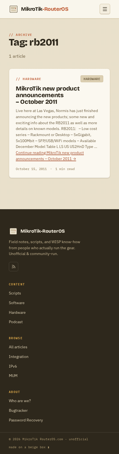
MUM (13, 375)
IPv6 (13, 366)
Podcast (16, 321)
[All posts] (13, 266)
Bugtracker (18, 410)
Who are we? (20, 400)
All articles (18, 346)
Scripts (15, 293)
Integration (19, 356)
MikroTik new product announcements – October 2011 (47, 95)
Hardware (17, 312)
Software (17, 302)
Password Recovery (26, 420)
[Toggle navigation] (105, 9)
